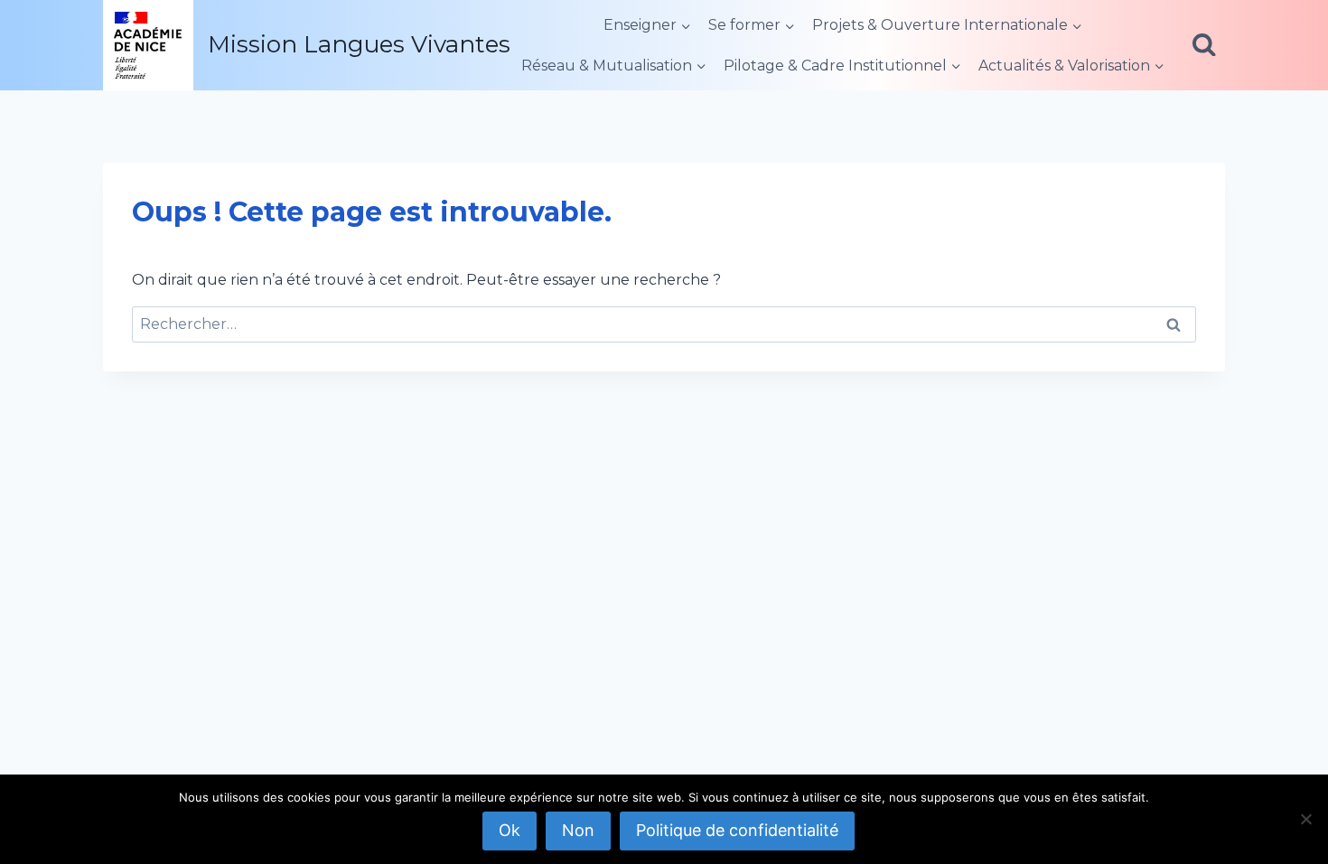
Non (578, 830)
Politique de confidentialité (737, 830)
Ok (509, 830)
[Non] (1305, 819)
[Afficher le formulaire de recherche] (1204, 45)
